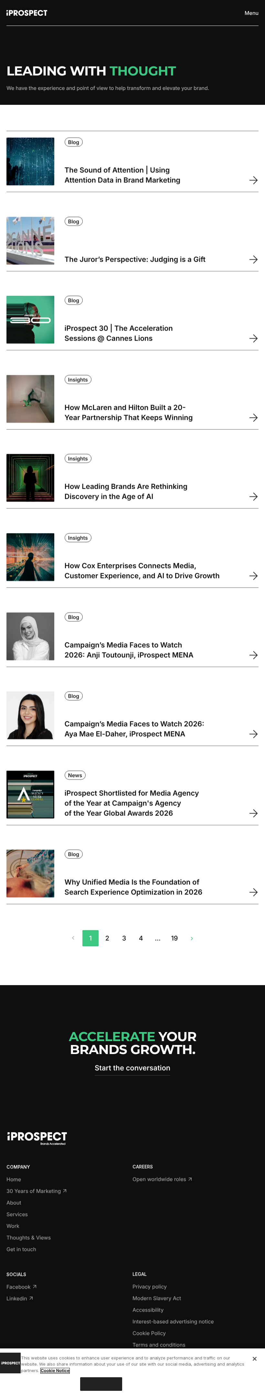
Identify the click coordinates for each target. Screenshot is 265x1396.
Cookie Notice (55, 1370)
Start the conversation (132, 1068)
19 (174, 938)
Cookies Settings (101, 1383)
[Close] (255, 1359)
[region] (132, 1372)
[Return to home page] (27, 13)
